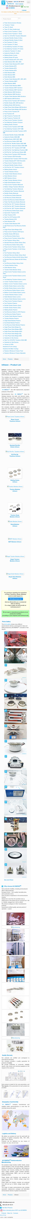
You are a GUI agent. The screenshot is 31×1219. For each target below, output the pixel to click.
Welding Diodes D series (10, 55)
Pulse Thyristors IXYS (10, 215)
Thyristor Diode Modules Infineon (13, 174)
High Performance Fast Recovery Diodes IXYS (14, 226)
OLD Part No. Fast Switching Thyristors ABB (15, 150)
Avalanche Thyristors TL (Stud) (12, 51)
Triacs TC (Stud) (8, 27)
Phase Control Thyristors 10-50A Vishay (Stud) (14, 249)
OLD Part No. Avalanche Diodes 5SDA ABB (15, 145)
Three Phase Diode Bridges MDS (13, 336)
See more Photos (8, 880)
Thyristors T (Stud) (9, 25)
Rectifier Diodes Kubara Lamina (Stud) (14, 288)
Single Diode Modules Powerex (12, 320)
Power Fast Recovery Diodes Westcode (14, 202)
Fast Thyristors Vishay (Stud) (12, 253)
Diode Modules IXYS (9, 221)
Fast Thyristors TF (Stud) (11, 44)
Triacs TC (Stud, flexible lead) (12, 29)
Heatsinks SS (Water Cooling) (10, 349)
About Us (9, 1213)
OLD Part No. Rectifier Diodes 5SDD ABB (15, 143)
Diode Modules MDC (9, 72)
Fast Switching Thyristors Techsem (13, 122)
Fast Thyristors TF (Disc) (10, 42)
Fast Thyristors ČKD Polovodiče (12, 156)
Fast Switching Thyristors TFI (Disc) (13, 46)
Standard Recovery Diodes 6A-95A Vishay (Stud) (14, 260)
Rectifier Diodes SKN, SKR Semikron (14, 103)
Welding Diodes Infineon (10, 169)
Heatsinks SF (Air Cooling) (10, 346)
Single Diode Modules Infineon (12, 182)
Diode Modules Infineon (10, 176)
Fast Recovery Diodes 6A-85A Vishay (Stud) (16, 257)
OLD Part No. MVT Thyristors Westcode (14, 206)
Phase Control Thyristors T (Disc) (13, 31)
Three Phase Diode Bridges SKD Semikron (15, 109)
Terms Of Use (3, 1215)
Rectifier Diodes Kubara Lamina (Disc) (14, 286)
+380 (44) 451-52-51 (7, 1205)
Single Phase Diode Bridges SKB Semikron (15, 107)
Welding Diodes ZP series (11, 57)
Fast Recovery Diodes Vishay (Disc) (13, 244)
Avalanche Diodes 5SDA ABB (12, 137)
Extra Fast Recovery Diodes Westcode (14, 200)
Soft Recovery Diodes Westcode (12, 197)
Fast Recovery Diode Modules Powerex (14, 325)
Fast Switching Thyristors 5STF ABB (13, 129)
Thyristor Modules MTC (10, 66)
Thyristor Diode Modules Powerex (13, 316)
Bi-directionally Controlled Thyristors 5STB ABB (14, 131)
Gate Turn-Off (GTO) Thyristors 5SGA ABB (15, 340)
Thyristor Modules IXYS (10, 219)
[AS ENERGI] (3, 3)
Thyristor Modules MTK (10, 68)
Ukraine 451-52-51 (16, 1)
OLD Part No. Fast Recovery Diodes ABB (15, 152)
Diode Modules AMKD (10, 83)
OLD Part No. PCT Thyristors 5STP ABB (14, 148)
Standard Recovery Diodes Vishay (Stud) (15, 255)
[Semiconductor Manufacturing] (16, 918)
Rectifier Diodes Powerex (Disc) (12, 307)
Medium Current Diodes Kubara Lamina (14, 292)
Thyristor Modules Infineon (11, 171)
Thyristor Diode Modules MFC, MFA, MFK (15, 79)
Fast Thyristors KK (9, 114)
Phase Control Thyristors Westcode (13, 184)
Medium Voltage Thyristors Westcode (14, 187)
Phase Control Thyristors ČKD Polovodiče (15, 154)
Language (24, 10)
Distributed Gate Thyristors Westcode (14, 191)
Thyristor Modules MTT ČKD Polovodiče (14, 161)
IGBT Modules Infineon (10, 178)
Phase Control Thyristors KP (11, 111)
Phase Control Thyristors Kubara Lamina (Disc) (14, 272)
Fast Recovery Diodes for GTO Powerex (14, 312)
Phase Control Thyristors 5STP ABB (13, 126)
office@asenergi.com (14, 6)
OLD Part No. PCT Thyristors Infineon (14, 167)
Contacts (15, 1213)
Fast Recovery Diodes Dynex (12, 236)
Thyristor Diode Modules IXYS (12, 223)
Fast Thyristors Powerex (10, 303)
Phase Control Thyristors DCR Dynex (14, 232)
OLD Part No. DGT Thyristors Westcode (14, 208)
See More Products (7, 1207)
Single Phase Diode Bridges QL (12, 327)
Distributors (10, 3)
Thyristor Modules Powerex (11, 318)
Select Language (19, 4)
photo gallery (7, 624)
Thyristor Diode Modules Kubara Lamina (15, 299)
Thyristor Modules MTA (10, 70)
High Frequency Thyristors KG (12, 116)
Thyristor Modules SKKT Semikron (13, 88)
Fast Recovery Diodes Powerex (12, 314)
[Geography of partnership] (15, 1120)
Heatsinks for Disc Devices (11, 338)
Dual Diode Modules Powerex (12, 323)
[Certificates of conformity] (15, 1075)
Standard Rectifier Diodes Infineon (13, 165)
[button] (25, 6)
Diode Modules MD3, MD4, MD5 (12, 62)
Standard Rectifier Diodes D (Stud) (13, 40)
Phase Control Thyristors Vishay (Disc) (14, 238)
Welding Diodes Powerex (10, 310)
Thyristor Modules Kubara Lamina (13, 294)
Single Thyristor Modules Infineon (13, 180)
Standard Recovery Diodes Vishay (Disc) (15, 242)
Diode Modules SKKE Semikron (12, 94)
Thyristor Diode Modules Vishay (12, 269)
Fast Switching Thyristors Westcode (13, 189)
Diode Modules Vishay (10, 267)
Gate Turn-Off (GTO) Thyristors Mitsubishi (15, 36)
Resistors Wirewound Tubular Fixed (13, 351)
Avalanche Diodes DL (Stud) (11, 53)
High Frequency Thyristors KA (12, 118)
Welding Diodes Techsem (11, 124)
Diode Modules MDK (9, 75)
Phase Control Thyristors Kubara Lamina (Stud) (14, 276)
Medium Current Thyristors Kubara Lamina (15, 284)
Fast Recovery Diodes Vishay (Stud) (13, 263)
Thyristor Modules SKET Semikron (13, 90)
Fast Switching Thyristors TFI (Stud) (13, 49)
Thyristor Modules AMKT (10, 81)
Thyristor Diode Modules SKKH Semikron (15, 96)
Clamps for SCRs (8, 344)
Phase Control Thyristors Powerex (13, 301)
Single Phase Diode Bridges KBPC (13, 329)
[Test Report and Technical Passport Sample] (15, 1094)
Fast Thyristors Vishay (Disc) (11, 240)
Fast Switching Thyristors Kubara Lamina (15, 279)
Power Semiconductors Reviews (12, 23)
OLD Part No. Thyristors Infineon (15, 455)
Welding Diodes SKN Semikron (12, 105)
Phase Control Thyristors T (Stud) (13, 33)
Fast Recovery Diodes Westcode (12, 195)
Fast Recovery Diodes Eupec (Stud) (13, 210)
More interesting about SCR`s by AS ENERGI (15, 1210)
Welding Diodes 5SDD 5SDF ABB (13, 139)
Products (3, 1213)
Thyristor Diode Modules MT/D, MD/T (14, 64)
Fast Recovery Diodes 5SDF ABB (13, 141)
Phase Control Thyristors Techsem (13, 120)
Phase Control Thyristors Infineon (13, 163)
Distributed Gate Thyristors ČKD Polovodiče (15, 158)
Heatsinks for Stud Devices (11, 342)
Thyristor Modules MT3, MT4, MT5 (13, 59)
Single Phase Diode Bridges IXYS (13, 229)
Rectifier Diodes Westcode (11, 193)
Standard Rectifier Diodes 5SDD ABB (14, 135)
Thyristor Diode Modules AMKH (12, 85)
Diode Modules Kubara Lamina (12, 297)
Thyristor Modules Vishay (11, 265)
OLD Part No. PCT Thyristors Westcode (14, 204)
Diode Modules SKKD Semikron (12, 92)
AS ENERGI (11, 8)
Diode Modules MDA (9, 77)
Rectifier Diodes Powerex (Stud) (12, 305)
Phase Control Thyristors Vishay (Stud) (14, 247)
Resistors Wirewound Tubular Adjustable (15, 353)
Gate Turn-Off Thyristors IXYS (12, 217)
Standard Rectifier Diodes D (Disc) (13, 38)
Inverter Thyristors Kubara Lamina (13, 281)
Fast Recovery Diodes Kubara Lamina (14, 290)
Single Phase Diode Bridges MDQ (13, 331)
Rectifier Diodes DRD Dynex (11, 234)
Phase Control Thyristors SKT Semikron (14, 101)
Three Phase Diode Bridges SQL (12, 333)
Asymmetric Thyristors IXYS (11, 213)
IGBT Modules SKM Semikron (12, 98)
